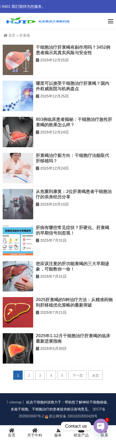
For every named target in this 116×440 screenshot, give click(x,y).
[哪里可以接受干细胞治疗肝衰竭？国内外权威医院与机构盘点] (18, 96)
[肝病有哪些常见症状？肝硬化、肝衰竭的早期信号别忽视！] (18, 240)
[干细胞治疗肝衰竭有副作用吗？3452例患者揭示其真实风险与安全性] (18, 60)
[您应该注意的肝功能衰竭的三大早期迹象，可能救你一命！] (18, 276)
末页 (95, 376)
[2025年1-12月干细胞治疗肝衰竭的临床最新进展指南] (18, 348)
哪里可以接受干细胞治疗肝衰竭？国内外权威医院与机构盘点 (72, 86)
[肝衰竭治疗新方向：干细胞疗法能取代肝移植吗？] (18, 168)
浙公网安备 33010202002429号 (73, 416)
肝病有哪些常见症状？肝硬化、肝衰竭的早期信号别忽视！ (72, 230)
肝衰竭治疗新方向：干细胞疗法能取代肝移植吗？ (72, 158)
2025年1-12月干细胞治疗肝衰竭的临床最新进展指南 (73, 338)
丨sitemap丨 (15, 402)
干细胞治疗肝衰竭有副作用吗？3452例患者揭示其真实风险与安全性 (73, 50)
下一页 (77, 376)
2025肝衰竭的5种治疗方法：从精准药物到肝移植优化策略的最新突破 (74, 302)
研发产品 (81, 435)
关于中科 (34, 435)
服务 (58, 435)
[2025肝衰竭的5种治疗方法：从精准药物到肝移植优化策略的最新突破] (18, 312)
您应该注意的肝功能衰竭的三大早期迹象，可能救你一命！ (72, 266)
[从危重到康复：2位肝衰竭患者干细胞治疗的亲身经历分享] (18, 204)
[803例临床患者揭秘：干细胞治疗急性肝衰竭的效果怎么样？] (18, 132)
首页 (11, 35)
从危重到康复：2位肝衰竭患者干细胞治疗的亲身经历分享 (74, 194)
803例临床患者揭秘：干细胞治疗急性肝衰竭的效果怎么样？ (74, 122)
